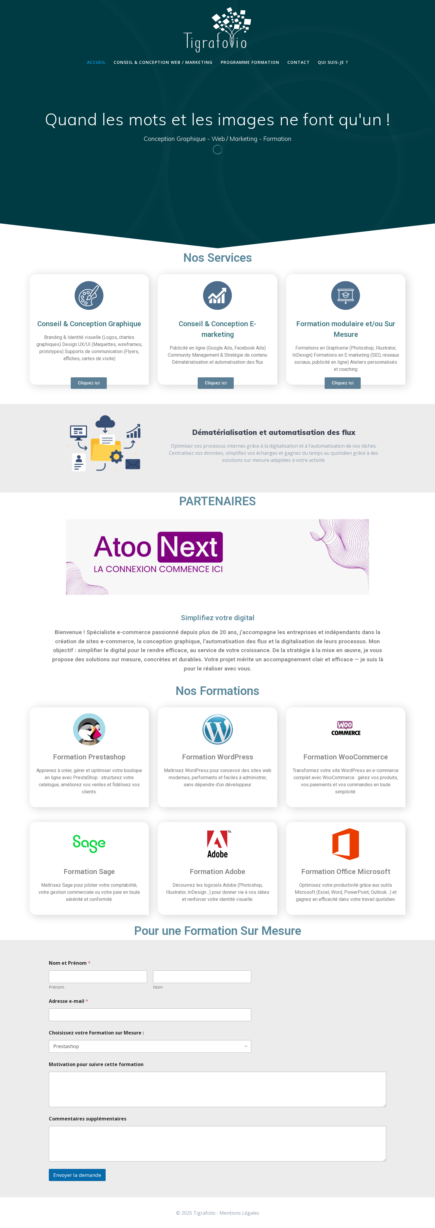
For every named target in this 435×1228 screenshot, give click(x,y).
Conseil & (89, 324)
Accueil (96, 62)
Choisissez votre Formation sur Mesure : (96, 1033)
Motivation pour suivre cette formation (96, 1064)
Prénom (56, 987)
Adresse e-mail (68, 1001)
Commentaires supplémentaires (87, 1119)
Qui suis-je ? (333, 62)
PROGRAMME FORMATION (250, 62)
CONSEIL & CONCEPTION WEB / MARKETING (163, 62)
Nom (158, 987)
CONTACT (298, 62)
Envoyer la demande (77, 1175)
